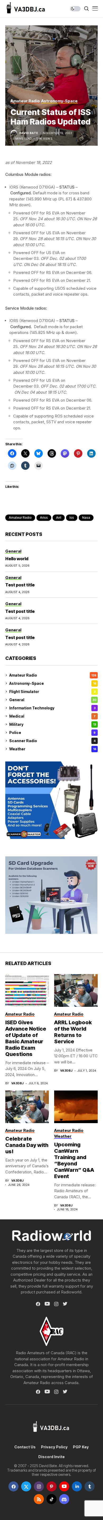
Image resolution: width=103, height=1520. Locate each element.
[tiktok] (51, 1499)
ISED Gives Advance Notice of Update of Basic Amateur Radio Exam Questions (25, 1038)
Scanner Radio (52, 740)
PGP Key (81, 1447)
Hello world (16, 558)
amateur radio (20, 518)
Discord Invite (51, 1457)
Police (52, 732)
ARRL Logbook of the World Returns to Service (73, 1032)
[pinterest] (51, 1486)
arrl (58, 518)
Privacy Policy (54, 1447)
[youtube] (64, 1486)
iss (71, 518)
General (52, 699)
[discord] (64, 1499)
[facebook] (13, 1486)
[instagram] (39, 1486)
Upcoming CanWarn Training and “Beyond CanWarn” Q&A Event (74, 1160)
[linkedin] (77, 1486)
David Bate (28, 133)
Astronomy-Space (52, 683)
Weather (52, 749)
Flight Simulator (52, 691)
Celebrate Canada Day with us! (26, 1145)
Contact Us (25, 1447)
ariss (44, 518)
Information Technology (52, 708)
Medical (52, 716)
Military (52, 724)
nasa (86, 518)
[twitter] (26, 1486)
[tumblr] (90, 1486)
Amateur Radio (52, 675)
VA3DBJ (17, 1083)
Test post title (20, 584)
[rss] (39, 1499)
